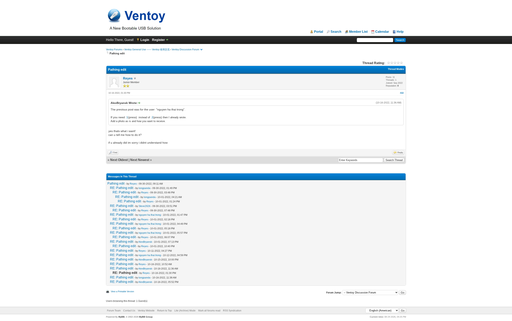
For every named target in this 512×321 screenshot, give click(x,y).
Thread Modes (396, 69)
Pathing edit (115, 183)
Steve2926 (144, 206)
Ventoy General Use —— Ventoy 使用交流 (147, 49)
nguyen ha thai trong (150, 215)
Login (144, 40)
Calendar (382, 31)
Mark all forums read (209, 310)
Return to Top (164, 310)
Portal (318, 31)
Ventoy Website (146, 310)
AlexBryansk (145, 242)
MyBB (121, 317)
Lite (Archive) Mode (185, 310)
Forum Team (114, 310)
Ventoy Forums (114, 49)
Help (400, 31)
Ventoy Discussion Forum (185, 49)
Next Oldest (119, 160)
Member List (358, 31)
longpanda (144, 188)
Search (336, 31)
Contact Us (129, 310)
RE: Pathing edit (121, 188)
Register (158, 40)
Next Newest (139, 160)
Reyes (128, 78)
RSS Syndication (232, 310)
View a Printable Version (122, 291)
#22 (402, 93)
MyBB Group (146, 317)
